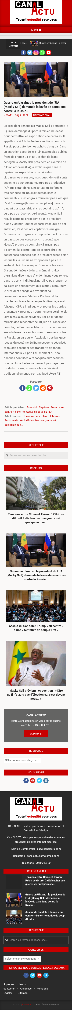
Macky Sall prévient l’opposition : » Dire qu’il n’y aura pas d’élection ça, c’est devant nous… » (36, 694)
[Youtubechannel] (48, 52)
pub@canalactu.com (49, 848)
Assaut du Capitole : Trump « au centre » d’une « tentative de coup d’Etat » (36, 628)
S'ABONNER (36, 733)
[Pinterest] (50, 388)
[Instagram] (36, 52)
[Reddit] (43, 388)
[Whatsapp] (42, 52)
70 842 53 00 (43, 862)
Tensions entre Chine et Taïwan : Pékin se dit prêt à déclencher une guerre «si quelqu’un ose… (33, 420)
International (42, 115)
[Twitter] (30, 52)
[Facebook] (23, 52)
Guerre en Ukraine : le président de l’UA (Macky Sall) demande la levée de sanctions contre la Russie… (36, 575)
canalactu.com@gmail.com (43, 855)
